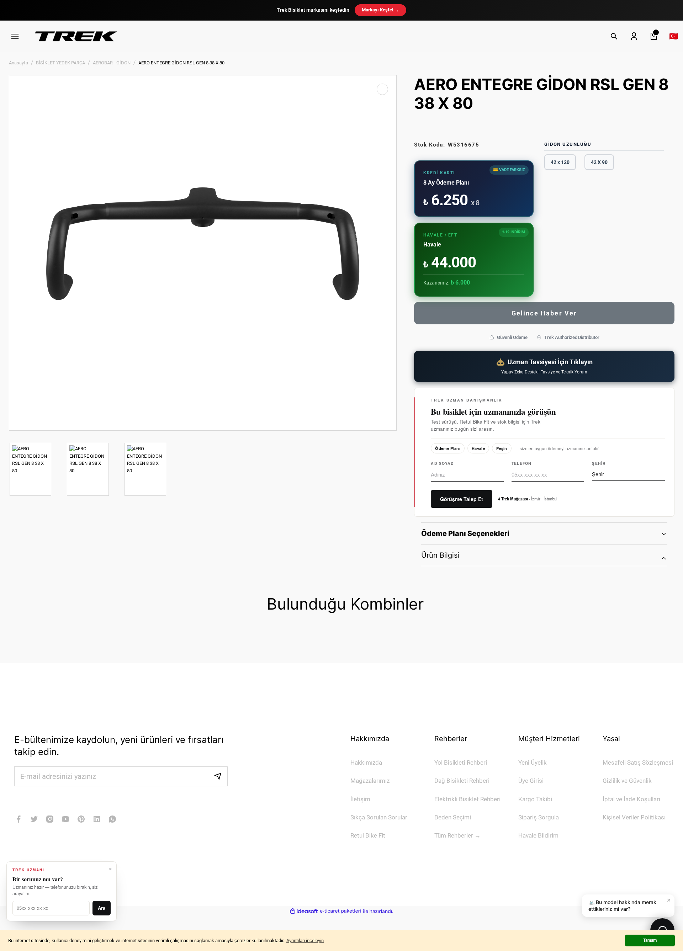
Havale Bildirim (538, 835)
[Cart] (654, 36)
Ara (101, 907)
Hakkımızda (366, 762)
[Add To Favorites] (382, 89)
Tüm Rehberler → (457, 835)
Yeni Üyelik (532, 762)
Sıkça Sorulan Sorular (378, 817)
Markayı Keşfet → (380, 9)
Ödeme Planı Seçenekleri (465, 533)
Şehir (599, 463)
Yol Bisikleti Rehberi (460, 762)
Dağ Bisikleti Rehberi (461, 780)
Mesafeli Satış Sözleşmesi (638, 762)
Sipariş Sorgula (538, 817)
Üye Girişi (531, 780)
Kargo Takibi (535, 799)
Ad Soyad (442, 463)
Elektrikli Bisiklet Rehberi (467, 799)
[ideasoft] (304, 911)
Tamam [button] (650, 940)
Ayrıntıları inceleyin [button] (305, 940)
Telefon (522, 463)
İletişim (360, 799)
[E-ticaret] (340, 911)
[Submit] (218, 776)
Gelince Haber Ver (544, 313)
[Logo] (76, 36)
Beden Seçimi (452, 817)
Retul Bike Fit (367, 835)
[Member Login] (634, 36)
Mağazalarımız (370, 780)
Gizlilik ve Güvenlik (627, 780)
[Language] (673, 36)
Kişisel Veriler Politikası (634, 817)
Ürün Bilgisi (440, 555)
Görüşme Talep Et (461, 499)
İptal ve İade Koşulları (631, 799)
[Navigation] (15, 36)
